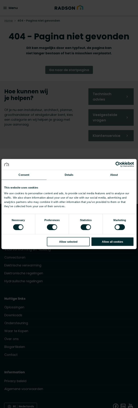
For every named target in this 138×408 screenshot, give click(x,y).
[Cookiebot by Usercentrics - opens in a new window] (118, 164)
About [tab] (114, 174)
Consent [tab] (24, 174)
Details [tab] (69, 174)
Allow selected (68, 241)
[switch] (52, 227)
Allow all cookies (112, 241)
